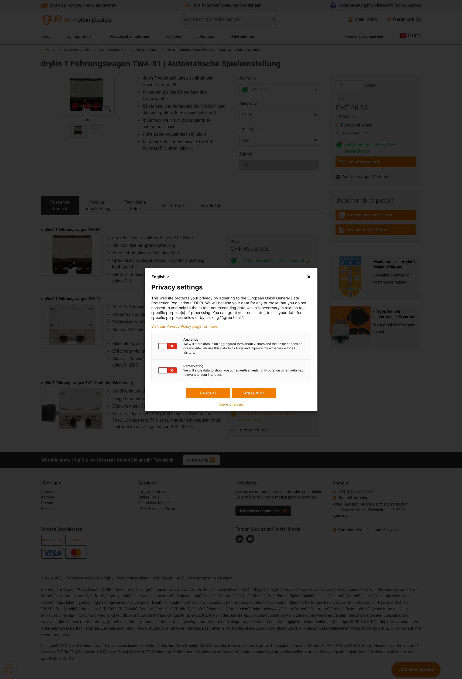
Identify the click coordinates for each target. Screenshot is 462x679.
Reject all (208, 393)
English (159, 276)
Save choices (231, 404)
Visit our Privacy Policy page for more (184, 326)
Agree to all (254, 393)
